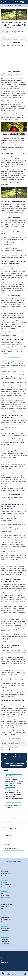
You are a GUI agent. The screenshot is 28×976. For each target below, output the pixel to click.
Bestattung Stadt (4, 880)
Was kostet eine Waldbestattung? (10, 786)
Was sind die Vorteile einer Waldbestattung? (13, 803)
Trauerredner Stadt (5, 943)
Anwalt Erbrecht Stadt (5, 864)
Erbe (19, 974)
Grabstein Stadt (4, 910)
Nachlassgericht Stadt (5, 919)
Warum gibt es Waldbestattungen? (11, 778)
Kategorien (6, 844)
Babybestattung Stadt (5, 867)
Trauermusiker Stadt (5, 941)
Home (3, 974)
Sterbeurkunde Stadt (5, 928)
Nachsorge (3, 921)
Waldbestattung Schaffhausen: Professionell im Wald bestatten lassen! (12, 756)
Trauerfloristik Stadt (5, 937)
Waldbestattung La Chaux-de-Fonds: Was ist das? (14, 775)
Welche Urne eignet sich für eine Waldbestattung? (13, 789)
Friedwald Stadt (4, 906)
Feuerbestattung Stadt (5, 897)
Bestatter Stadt (4, 875)
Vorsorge (8, 974)
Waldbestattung (18, 80)
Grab (2, 908)
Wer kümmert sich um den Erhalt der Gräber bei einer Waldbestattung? (13, 794)
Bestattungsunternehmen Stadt (7, 888)
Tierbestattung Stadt (5, 930)
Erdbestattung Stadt (5, 895)
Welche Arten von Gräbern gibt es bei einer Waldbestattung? (14, 782)
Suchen (20, 819)
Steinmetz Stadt (4, 926)
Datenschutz (4, 962)
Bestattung (14, 974)
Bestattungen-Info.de (11, 2)
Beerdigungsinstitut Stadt (6, 873)
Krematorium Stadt (5, 917)
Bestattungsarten (4, 882)
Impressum (4, 961)
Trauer (2, 934)
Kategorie (11, 31)
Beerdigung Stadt (4, 871)
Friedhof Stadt (4, 899)
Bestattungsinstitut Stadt (6, 884)
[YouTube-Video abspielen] (14, 130)
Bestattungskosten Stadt (6, 886)
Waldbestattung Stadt (18, 31)
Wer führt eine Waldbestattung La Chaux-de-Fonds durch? (14, 799)
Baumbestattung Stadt (5, 869)
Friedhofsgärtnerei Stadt (6, 902)
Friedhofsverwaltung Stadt (6, 904)
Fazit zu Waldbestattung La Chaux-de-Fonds (13, 806)
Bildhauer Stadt (4, 891)
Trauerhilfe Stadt (4, 939)
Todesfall (3, 932)
